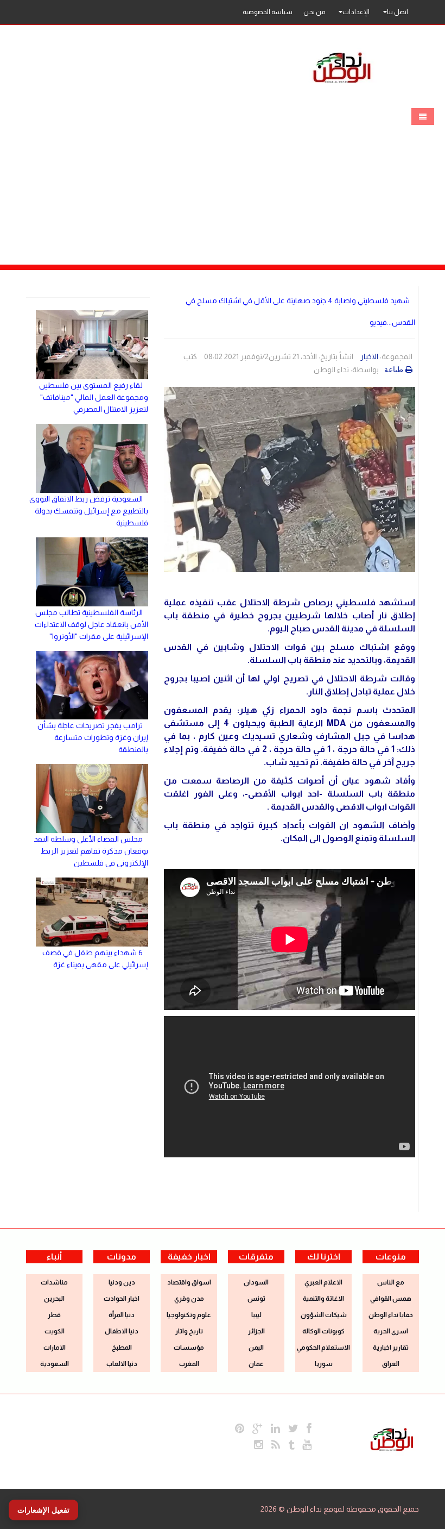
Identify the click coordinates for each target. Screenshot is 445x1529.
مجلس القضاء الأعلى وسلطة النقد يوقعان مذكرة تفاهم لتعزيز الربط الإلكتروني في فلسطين (91, 851)
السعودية (54, 1364)
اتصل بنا (397, 12)
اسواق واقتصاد (189, 1282)
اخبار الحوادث (121, 1298)
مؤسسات (189, 1347)
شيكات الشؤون (324, 1315)
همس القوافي (390, 1298)
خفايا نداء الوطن (390, 1315)
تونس (256, 1298)
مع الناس (390, 1282)
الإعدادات (356, 12)
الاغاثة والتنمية (323, 1298)
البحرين (54, 1298)
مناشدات (54, 1282)
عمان (256, 1364)
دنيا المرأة (122, 1315)
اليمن (256, 1347)
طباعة (393, 369)
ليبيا (256, 1315)
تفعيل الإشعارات (43, 1510)
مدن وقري (189, 1298)
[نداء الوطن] (392, 1438)
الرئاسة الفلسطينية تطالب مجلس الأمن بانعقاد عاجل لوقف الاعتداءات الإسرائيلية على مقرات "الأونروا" (91, 624)
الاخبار (369, 356)
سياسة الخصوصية (268, 12)
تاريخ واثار (189, 1331)
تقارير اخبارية (391, 1347)
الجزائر (256, 1331)
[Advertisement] (222, 183)
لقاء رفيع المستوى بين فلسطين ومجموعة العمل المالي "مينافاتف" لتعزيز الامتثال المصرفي (93, 397)
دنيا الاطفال (121, 1331)
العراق (390, 1364)
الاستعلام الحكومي (323, 1347)
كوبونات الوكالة (323, 1331)
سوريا (324, 1364)
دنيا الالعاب (121, 1364)
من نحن (314, 12)
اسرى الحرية (390, 1331)
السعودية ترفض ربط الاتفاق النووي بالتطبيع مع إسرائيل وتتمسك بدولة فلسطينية (88, 510)
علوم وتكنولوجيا (189, 1315)
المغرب (189, 1364)
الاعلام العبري (323, 1282)
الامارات (54, 1347)
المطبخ (122, 1347)
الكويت (54, 1331)
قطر (54, 1315)
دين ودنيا (122, 1282)
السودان (256, 1282)
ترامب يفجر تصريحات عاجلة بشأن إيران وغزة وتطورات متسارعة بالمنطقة (92, 737)
